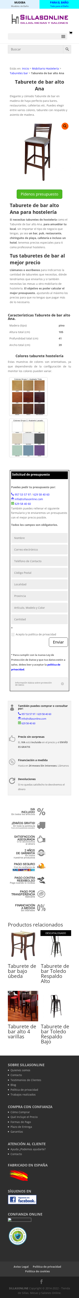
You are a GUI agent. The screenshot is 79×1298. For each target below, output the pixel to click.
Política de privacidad (24, 1089)
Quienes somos (20, 1070)
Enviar (58, 642)
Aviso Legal (21, 1266)
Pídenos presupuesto (39, 194)
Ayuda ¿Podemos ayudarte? (28, 1149)
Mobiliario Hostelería (45, 68)
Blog (13, 1085)
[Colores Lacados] (28, 438)
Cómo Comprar (20, 1112)
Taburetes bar (19, 73)
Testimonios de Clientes (26, 1080)
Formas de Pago (21, 1122)
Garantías (17, 1131)
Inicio (25, 68)
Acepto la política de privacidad (36, 634)
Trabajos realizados (23, 1094)
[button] (65, 126)
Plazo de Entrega (21, 1127)
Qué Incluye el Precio (24, 1117)
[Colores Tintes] (28, 396)
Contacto (16, 1075)
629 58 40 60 (41, 494)
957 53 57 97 (23, 494)
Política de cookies (37, 1271)
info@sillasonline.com (29, 499)
